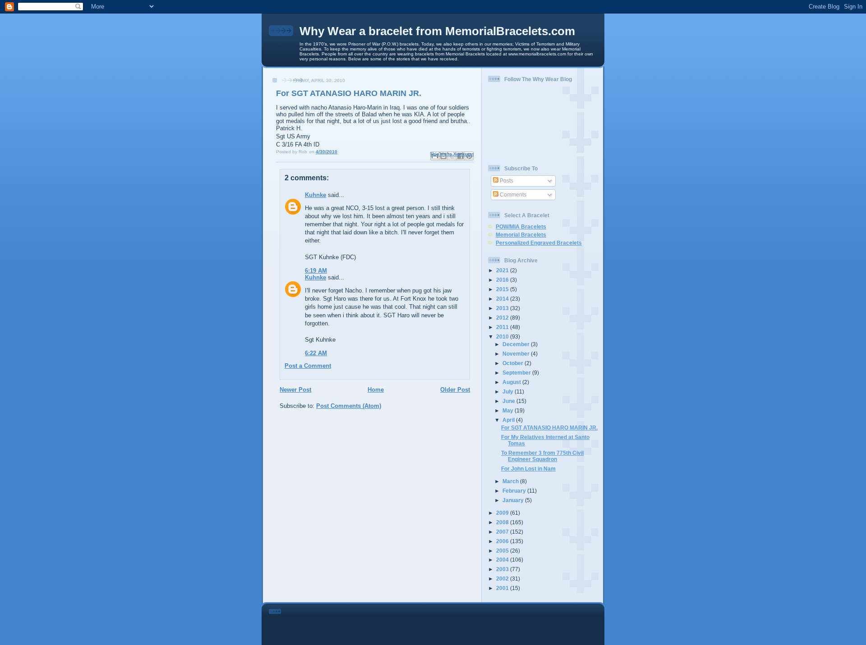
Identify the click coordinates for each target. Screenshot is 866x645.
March (511, 481)
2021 (503, 270)
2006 (503, 541)
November (516, 354)
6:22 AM (316, 353)
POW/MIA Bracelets (521, 226)
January (513, 500)
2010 (503, 336)
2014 (503, 299)
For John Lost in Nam (528, 468)
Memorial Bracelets (521, 235)
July (508, 391)
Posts (505, 180)
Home (376, 389)
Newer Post (295, 389)
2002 (503, 578)
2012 (503, 317)
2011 (503, 327)
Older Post (455, 389)
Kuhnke (315, 195)
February (514, 491)
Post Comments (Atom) (348, 406)
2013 (503, 308)
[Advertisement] (445, 622)
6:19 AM (316, 270)
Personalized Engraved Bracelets (539, 243)
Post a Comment (308, 365)
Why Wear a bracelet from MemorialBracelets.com (437, 31)
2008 (503, 522)
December (516, 344)
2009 (503, 513)
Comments (512, 194)
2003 (503, 569)
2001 (503, 588)
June (509, 401)
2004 (503, 560)
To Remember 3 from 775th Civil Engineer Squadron (542, 456)
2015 (503, 289)
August (512, 382)
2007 (503, 532)
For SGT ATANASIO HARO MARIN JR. (549, 427)
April (509, 420)
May (508, 410)
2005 (503, 551)
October (513, 363)
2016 (503, 280)
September (517, 372)
